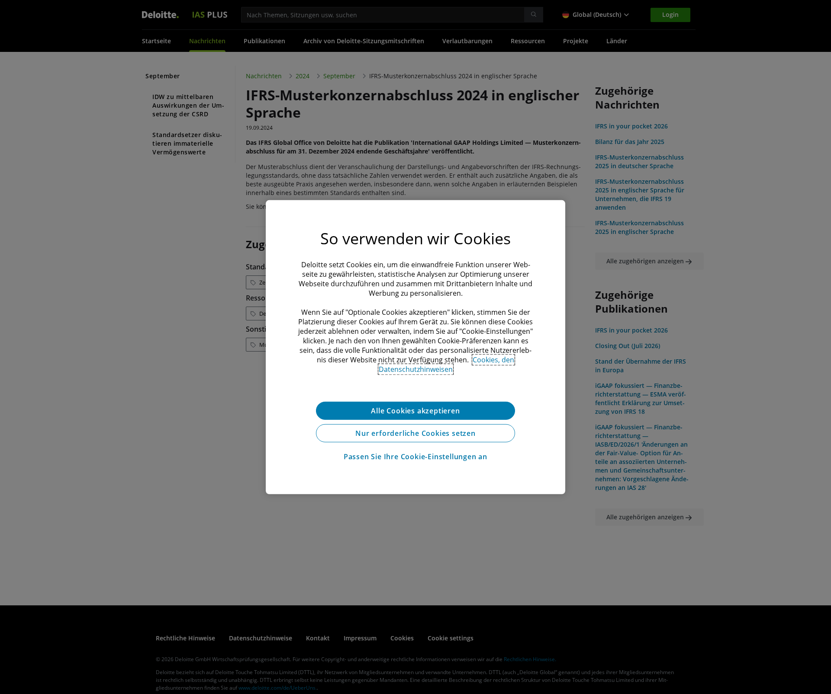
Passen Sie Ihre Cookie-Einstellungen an (415, 456)
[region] (415, 347)
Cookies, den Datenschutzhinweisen (447, 364)
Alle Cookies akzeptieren (415, 410)
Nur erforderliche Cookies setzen (415, 433)
